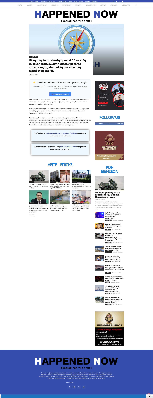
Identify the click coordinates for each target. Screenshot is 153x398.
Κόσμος (75, 1)
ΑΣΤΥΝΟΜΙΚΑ (41, 5)
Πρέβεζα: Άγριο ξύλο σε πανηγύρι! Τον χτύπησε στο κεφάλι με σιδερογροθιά (113, 215)
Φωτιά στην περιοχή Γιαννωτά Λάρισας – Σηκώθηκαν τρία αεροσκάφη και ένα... (112, 288)
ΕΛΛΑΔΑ (29, 5)
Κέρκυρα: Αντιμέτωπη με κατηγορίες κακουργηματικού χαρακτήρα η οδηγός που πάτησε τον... (113, 237)
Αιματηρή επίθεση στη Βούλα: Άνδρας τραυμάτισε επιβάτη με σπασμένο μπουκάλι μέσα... (114, 300)
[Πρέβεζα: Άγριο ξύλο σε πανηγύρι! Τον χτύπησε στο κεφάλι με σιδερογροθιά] (99, 215)
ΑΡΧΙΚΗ (19, 5)
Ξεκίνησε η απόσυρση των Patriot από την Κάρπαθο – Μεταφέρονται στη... (108, 194)
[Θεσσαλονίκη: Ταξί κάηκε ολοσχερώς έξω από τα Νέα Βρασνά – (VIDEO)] (99, 279)
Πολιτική (81, 1)
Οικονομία (87, 1)
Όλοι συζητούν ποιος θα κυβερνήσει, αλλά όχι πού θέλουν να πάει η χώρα (81, 186)
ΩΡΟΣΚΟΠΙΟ (126, 5)
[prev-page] (30, 215)
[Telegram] (116, 1)
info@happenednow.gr (80, 382)
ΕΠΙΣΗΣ (66, 165)
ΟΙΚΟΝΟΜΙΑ (66, 5)
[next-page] (33, 215)
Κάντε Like (120, 123)
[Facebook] (113, 1)
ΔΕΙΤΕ (52, 165)
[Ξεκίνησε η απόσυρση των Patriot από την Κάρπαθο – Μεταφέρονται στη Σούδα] (39, 176)
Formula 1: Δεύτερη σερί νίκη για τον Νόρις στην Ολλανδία (113, 226)
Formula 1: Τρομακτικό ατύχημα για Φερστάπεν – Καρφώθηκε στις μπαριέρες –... (114, 268)
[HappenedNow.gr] (76, 15)
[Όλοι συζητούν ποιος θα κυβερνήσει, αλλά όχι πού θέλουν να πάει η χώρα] (81, 176)
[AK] (109, 159)
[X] (119, 1)
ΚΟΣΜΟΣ (77, 5)
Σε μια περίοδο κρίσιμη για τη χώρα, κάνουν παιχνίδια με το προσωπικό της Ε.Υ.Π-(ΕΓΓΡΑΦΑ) (60, 186)
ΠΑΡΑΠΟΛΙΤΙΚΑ (90, 5)
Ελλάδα (70, 1)
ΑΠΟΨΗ (102, 5)
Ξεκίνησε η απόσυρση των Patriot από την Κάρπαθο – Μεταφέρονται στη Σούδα (38, 186)
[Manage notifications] (148, 394)
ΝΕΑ (31, 56)
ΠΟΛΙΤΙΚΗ (54, 5)
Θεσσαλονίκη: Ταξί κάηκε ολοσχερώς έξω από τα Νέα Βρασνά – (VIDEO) (114, 278)
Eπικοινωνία (94, 1)
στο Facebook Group (68, 147)
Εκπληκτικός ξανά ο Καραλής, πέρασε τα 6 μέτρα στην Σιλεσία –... (113, 257)
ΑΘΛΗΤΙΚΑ (113, 5)
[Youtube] (122, 1)
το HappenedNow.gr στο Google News (61, 133)
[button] (136, 5)
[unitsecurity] (109, 109)
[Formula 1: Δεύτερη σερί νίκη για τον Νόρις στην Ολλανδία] (99, 226)
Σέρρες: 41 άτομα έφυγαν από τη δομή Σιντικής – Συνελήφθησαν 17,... (113, 248)
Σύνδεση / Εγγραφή (62, 1)
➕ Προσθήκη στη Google (60, 94)
